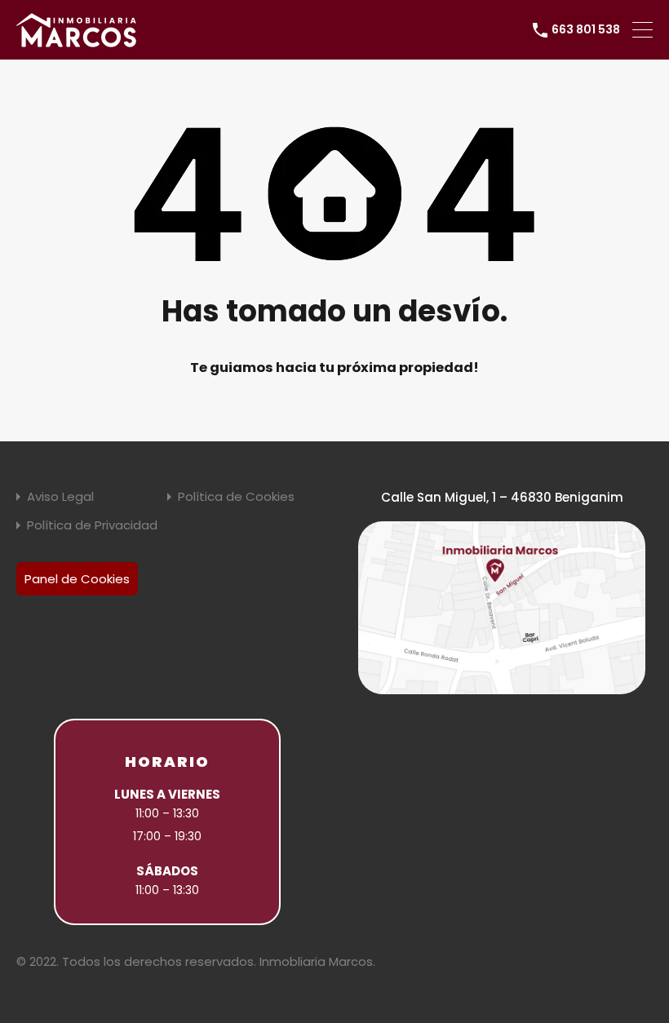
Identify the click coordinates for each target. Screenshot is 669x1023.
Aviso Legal (60, 496)
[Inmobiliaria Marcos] (77, 39)
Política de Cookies (236, 496)
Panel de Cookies (77, 578)
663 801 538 (586, 30)
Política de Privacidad (92, 525)
